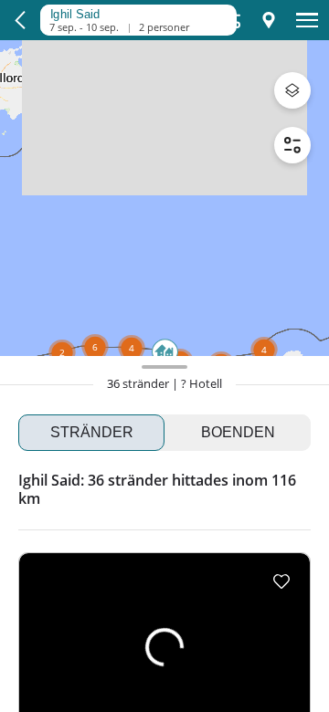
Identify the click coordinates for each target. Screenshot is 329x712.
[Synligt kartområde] (133, 12)
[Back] (20, 20)
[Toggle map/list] (268, 20)
